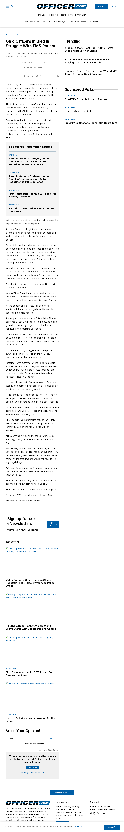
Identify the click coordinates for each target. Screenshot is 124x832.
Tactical (94, 22)
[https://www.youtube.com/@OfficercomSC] (104, 813)
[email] (41, 76)
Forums (46, 22)
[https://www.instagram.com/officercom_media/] (94, 813)
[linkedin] (28, 76)
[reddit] (37, 76)
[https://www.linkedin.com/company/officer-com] (97, 813)
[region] (32, 744)
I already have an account (32, 772)
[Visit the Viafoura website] (53, 750)
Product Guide (32, 22)
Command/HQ (60, 22)
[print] (58, 76)
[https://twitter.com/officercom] (101, 813)
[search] (12, 6)
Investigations (12, 35)
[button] (7, 6)
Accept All (112, 827)
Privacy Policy (79, 826)
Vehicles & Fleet (78, 22)
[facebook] (24, 76)
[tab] (13, 738)
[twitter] (32, 76)
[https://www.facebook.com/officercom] (91, 813)
